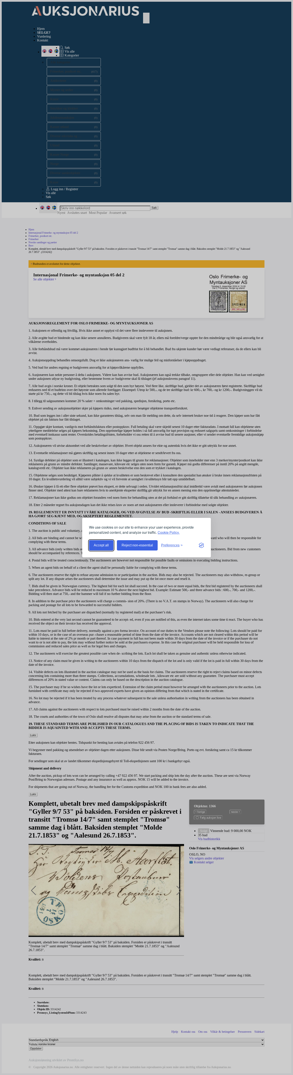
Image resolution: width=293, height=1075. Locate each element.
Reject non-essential (137, 545)
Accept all (101, 545)
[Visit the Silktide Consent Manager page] (201, 545)
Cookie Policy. (169, 532)
